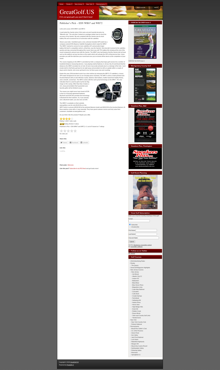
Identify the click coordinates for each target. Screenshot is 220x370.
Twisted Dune (136, 318)
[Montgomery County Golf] (145, 85)
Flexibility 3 (70, 365)
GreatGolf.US (77, 11)
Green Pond (135, 333)
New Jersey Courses (137, 270)
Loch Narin (134, 339)
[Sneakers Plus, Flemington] (145, 158)
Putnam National (136, 324)
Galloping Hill (136, 300)
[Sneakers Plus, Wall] (145, 125)
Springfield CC (136, 355)
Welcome (71, 165)
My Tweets (131, 253)
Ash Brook (135, 274)
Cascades (135, 291)
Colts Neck (135, 294)
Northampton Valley (137, 348)
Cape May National (138, 289)
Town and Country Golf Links (141, 315)
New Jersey (135, 272)
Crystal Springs (137, 296)
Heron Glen (136, 304)
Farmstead (135, 298)
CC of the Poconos (137, 331)
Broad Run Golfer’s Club (139, 328)
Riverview (134, 352)
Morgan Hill (135, 344)
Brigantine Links (137, 287)
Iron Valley (134, 335)
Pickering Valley (136, 350)
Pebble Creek (136, 311)
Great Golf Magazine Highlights (140, 267)
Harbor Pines (136, 302)
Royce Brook (136, 313)
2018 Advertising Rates (138, 261)
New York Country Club (138, 322)
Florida (133, 263)
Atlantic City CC (137, 276)
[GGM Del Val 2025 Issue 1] (145, 41)
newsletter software (137, 246)
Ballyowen (135, 281)
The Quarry (134, 265)
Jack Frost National (137, 337)
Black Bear (135, 283)
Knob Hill (135, 309)
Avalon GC (135, 278)
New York (133, 320)
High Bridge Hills (137, 307)
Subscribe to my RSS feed (78, 168)
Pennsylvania (135, 326)
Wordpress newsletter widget (143, 245)
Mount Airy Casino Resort (139, 346)
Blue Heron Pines (137, 285)
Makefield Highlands (137, 341)
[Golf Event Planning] (145, 192)
